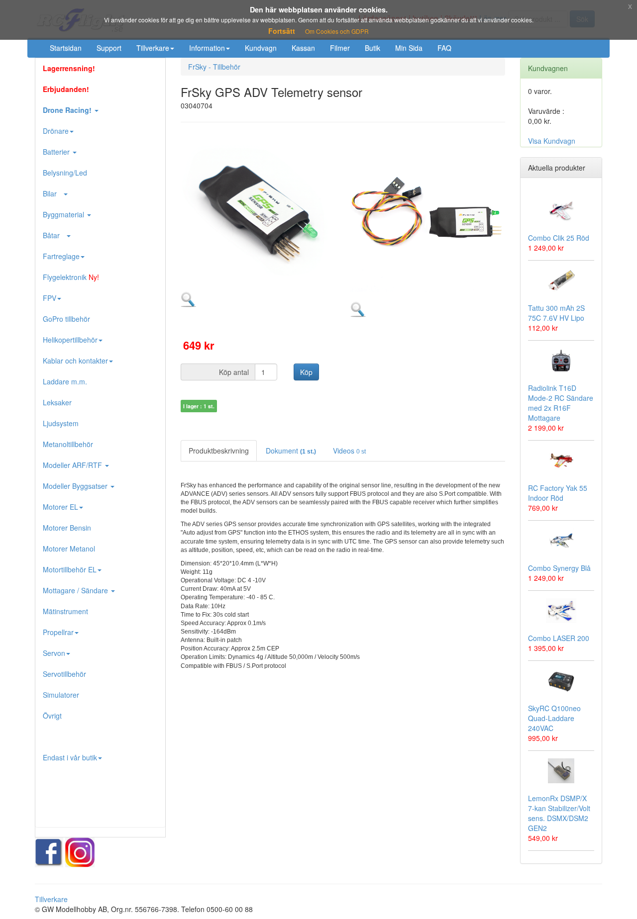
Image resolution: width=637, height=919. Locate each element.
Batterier (57, 152)
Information (207, 48)
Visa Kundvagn (551, 141)
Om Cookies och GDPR (337, 31)
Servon (54, 653)
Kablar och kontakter (75, 361)
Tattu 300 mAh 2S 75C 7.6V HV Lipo (556, 313)
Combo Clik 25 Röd (558, 238)
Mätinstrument (65, 611)
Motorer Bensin (67, 528)
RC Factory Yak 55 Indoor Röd (557, 493)
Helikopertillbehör (70, 340)
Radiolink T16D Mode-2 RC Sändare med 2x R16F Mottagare (560, 403)
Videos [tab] (349, 451)
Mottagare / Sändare (76, 590)
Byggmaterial (64, 214)
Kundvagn (261, 48)
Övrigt (52, 716)
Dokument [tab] (291, 451)
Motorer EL (60, 507)
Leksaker (57, 402)
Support (109, 48)
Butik (372, 48)
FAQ (444, 48)
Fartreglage (61, 256)
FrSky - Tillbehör (214, 67)
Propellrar (58, 632)
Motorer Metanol (69, 548)
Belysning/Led (65, 173)
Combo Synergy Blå (559, 568)
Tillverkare (152, 48)
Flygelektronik (71, 277)
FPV (49, 298)
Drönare (56, 131)
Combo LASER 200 (558, 638)
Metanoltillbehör (68, 444)
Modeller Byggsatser (76, 486)
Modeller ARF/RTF (73, 465)
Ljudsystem (61, 423)
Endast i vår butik (70, 757)
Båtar (54, 235)
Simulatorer (61, 695)
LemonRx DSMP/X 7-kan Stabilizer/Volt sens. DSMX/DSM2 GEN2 (559, 813)
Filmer (340, 48)
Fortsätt (281, 31)
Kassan (303, 48)
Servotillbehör (64, 674)
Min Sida (409, 48)
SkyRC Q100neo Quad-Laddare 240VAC (554, 718)
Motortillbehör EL (70, 569)
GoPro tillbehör (66, 319)
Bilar (53, 193)
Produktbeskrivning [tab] (219, 451)
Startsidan (66, 48)
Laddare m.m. (65, 381)
